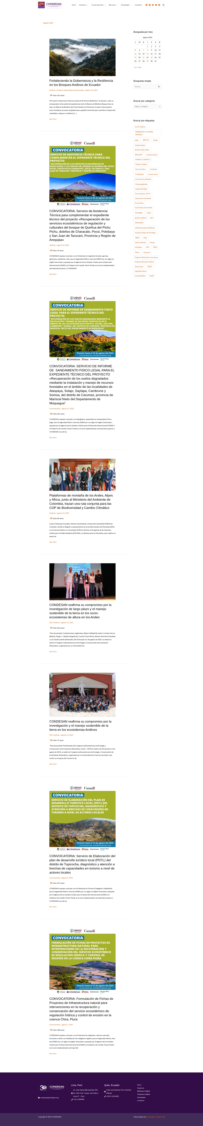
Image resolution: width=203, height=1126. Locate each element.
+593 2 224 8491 (112, 1096)
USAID (151, 276)
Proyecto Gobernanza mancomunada (70, 90)
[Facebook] (146, 5)
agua (137, 140)
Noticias (52, 90)
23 (151, 57)
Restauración (139, 267)
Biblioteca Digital (143, 1091)
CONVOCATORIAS (141, 189)
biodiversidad (140, 145)
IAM (151, 218)
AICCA (146, 140)
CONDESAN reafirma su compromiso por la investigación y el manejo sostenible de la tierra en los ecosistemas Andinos (80, 725)
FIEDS (149, 213)
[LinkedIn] (159, 5)
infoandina (139, 223)
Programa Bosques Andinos (144, 262)
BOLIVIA (138, 155)
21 (143, 57)
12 (135, 54)
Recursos (112, 5)
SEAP (149, 267)
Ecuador (139, 213)
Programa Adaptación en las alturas (146, 257)
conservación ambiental (143, 179)
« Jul (135, 67)
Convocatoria (141, 184)
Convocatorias (54, 408)
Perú (137, 252)
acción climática (140, 127)
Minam (152, 242)
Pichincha (146, 252)
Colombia (153, 169)
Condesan (139, 174)
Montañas (138, 247)
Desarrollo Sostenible (143, 198)
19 (135, 57)
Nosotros (82, 5)
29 (147, 61)
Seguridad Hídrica (140, 271)
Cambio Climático (141, 164)
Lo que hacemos (97, 5)
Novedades (125, 5)
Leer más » (53, 119)
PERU (155, 247)
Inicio (74, 5)
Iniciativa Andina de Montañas (145, 233)
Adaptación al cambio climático (144, 133)
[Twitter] (153, 5)
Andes (155, 140)
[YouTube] (156, 5)
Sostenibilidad (140, 276)
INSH (137, 238)
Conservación (153, 174)
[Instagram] (150, 5)
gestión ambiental (140, 218)
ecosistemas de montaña (143, 207)
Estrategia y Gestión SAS (156, 1117)
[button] (163, 5)
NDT (51, 622)
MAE (145, 238)
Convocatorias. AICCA (142, 194)
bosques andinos (151, 155)
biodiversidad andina (142, 150)
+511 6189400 (78, 1099)
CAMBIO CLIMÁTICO (142, 159)
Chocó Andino (140, 169)
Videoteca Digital (143, 1094)
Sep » (140, 67)
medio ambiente (140, 242)
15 (147, 54)
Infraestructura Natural (145, 228)
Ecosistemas (139, 203)
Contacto (138, 5)
